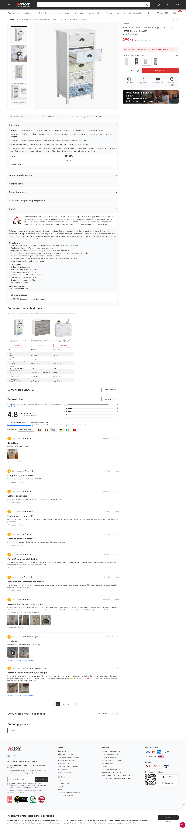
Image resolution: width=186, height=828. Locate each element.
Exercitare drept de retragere (69, 792)
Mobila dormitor (41, 19)
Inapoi (11, 19)
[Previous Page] (52, 704)
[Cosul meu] (177, 4)
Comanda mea (63, 783)
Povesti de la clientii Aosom (68, 766)
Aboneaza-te (41, 779)
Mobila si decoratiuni (45, 13)
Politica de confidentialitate (28, 787)
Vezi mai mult (102, 713)
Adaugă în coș (160, 71)
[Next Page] (74, 704)
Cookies (105, 766)
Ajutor (60, 789)
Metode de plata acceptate (112, 751)
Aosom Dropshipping (65, 772)
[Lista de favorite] (158, 4)
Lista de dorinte (63, 786)
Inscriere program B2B (66, 760)
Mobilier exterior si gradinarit (19, 13)
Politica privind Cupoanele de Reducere (116, 778)
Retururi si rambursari (109, 757)
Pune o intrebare (110, 390)
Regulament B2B (64, 763)
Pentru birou (64, 13)
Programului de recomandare (68, 757)
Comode (53, 19)
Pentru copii (79, 13)
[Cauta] (147, 4)
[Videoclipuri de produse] (19, 53)
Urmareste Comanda (65, 795)
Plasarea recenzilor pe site (111, 772)
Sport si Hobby (95, 13)
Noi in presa (62, 769)
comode (12, 730)
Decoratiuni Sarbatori (133, 13)
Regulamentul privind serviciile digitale (116, 775)
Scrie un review (110, 399)
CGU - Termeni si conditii (111, 769)
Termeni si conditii (108, 763)
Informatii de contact (66, 754)
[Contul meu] (168, 4)
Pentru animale (113, 13)
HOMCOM (69, 156)
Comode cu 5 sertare (67, 19)
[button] (63, 125)
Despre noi (62, 751)
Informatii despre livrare (110, 754)
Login (60, 780)
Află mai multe (12, 406)
